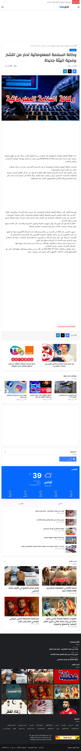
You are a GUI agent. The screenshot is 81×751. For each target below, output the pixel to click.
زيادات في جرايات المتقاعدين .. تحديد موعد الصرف (49, 511)
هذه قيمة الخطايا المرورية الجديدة (54, 537)
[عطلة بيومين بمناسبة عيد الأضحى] (67, 676)
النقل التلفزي (65, 728)
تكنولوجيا (66, 46)
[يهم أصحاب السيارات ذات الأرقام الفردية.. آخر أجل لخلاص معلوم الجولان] (14, 691)
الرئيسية (72, 46)
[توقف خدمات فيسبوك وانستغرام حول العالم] (16, 387)
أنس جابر (70, 725)
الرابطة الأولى (49, 725)
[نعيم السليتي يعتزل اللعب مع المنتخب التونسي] (67, 707)
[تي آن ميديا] (65, 7)
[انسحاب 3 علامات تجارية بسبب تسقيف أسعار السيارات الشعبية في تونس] (71, 549)
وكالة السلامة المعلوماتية (66, 326)
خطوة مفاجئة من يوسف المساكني (53, 528)
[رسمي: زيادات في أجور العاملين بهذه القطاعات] (71, 522)
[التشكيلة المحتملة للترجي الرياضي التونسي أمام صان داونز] (22, 606)
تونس (57, 728)
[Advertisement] (40, 26)
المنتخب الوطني (11, 725)
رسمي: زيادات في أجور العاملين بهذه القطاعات (50, 520)
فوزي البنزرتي (6, 728)
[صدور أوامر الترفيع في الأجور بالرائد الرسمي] (22, 576)
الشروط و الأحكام (21, 747)
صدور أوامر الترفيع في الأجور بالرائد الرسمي (23, 589)
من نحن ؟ (12, 747)
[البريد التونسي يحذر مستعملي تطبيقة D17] (65, 387)
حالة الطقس (51, 728)
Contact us (5, 747)
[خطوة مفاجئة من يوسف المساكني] (71, 531)
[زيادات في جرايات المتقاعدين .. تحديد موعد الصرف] (71, 513)
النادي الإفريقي (74, 728)
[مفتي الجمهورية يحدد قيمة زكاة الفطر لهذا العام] (14, 707)
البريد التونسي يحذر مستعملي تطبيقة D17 (67, 396)
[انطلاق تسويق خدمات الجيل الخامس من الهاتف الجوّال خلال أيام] (41, 387)
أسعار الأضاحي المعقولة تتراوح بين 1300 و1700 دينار (61, 589)
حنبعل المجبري (41, 728)
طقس (14, 728)
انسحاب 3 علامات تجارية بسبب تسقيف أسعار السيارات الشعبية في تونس (42, 546)
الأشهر (60, 504)
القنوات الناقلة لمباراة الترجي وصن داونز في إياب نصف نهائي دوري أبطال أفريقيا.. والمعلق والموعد (44, 2)
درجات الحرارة (31, 728)
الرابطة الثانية (39, 725)
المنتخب (31, 725)
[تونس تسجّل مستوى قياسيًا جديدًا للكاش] (40, 707)
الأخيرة (21, 504)
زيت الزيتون (22, 728)
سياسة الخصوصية (32, 747)
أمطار (77, 725)
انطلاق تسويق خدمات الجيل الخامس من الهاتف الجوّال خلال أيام (40, 396)
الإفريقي (63, 725)
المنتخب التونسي (22, 725)
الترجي (57, 725)
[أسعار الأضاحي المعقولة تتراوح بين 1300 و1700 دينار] (59, 576)
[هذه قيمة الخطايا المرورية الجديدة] (71, 540)
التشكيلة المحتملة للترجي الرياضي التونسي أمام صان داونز (24, 620)
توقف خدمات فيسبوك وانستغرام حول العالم (17, 396)
